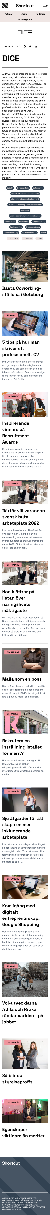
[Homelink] (9, 5)
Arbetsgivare (25, 19)
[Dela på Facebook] (25, 46)
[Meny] (44, 5)
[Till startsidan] (11, 1163)
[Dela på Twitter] (30, 46)
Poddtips (40, 13)
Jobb (24, 13)
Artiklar (8, 13)
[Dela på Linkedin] (36, 46)
